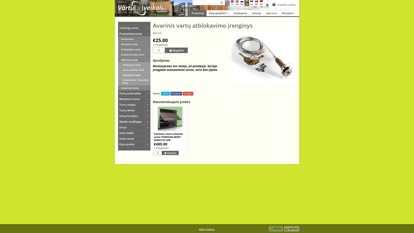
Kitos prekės (127, 144)
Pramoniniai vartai (130, 33)
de (261, 4)
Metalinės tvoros (129, 99)
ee (251, 4)
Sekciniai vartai (129, 59)
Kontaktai (288, 13)
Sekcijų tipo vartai (132, 64)
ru (241, 4)
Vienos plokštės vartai (134, 69)
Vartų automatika (130, 93)
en (237, 4)
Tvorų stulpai (127, 104)
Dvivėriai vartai (129, 44)
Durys (123, 127)
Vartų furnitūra (128, 116)
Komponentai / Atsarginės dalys (136, 81)
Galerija (256, 13)
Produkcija (198, 13)
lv (232, 4)
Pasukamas (127, 39)
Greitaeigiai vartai (131, 49)
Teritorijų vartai (128, 28)
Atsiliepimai (240, 13)
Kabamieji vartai (130, 87)
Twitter (165, 93)
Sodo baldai (126, 133)
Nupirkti (178, 50)
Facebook (176, 93)
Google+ (188, 93)
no (256, 4)
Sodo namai (126, 138)
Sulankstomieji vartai (132, 54)
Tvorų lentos (127, 110)
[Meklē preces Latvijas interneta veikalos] (276, 229)
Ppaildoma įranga (132, 74)
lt (247, 4)
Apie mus (271, 13)
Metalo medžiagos (130, 121)
